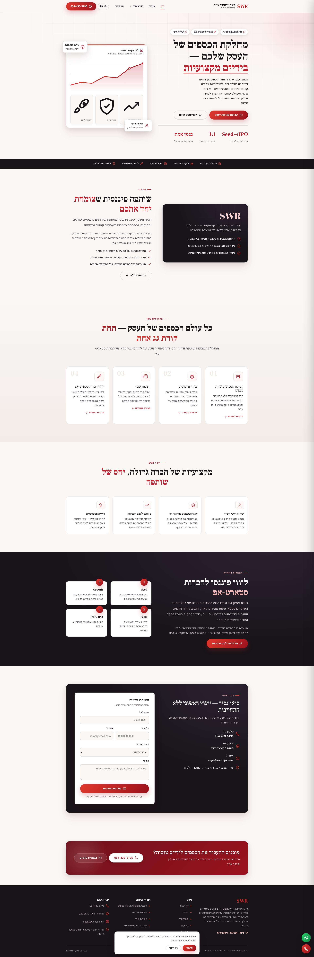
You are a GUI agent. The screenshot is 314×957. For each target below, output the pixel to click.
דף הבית (184, 906)
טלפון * (145, 728)
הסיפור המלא (138, 275)
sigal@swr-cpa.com (93, 921)
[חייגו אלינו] (306, 948)
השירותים (138, 6)
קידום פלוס (71, 950)
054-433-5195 (78, 6)
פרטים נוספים (235, 416)
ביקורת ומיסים (139, 912)
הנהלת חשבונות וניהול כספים (132, 906)
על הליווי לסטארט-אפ (225, 643)
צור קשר (119, 6)
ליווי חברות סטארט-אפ (135, 925)
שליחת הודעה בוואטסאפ (91, 913)
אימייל (109, 728)
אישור (189, 948)
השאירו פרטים (88, 858)
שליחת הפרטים (112, 788)
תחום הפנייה (142, 744)
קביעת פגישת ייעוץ (226, 115)
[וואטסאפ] (306, 937)
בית (162, 6)
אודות (152, 6)
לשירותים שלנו (188, 115)
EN (101, 6)
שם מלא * (144, 712)
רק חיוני (173, 948)
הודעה (146, 761)
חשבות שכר (141, 919)
